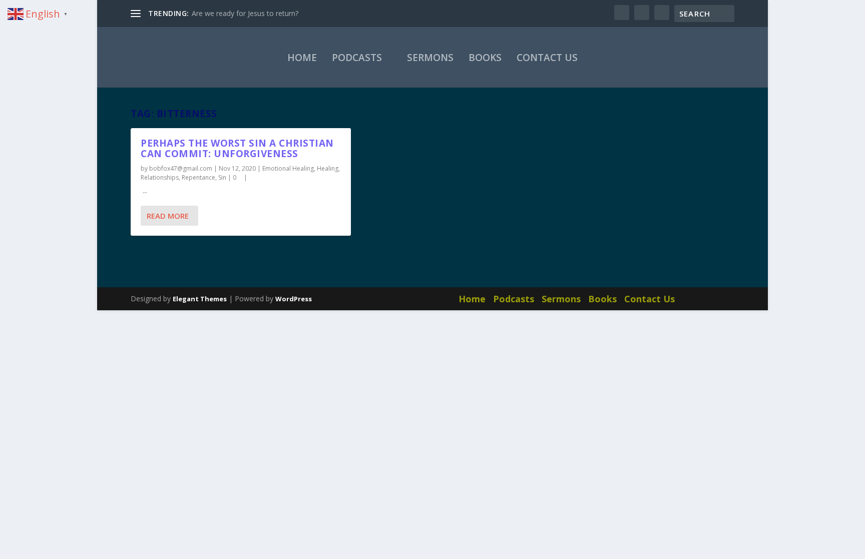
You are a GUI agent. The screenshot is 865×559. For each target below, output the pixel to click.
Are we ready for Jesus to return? (245, 13)
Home (302, 57)
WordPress (293, 298)
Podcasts (357, 57)
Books (485, 57)
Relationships (160, 177)
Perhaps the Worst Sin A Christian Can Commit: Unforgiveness (237, 148)
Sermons (430, 57)
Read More (168, 216)
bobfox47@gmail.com (180, 168)
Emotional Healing (288, 168)
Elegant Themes (200, 298)
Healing (327, 168)
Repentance (198, 177)
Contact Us (547, 57)
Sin (222, 177)
